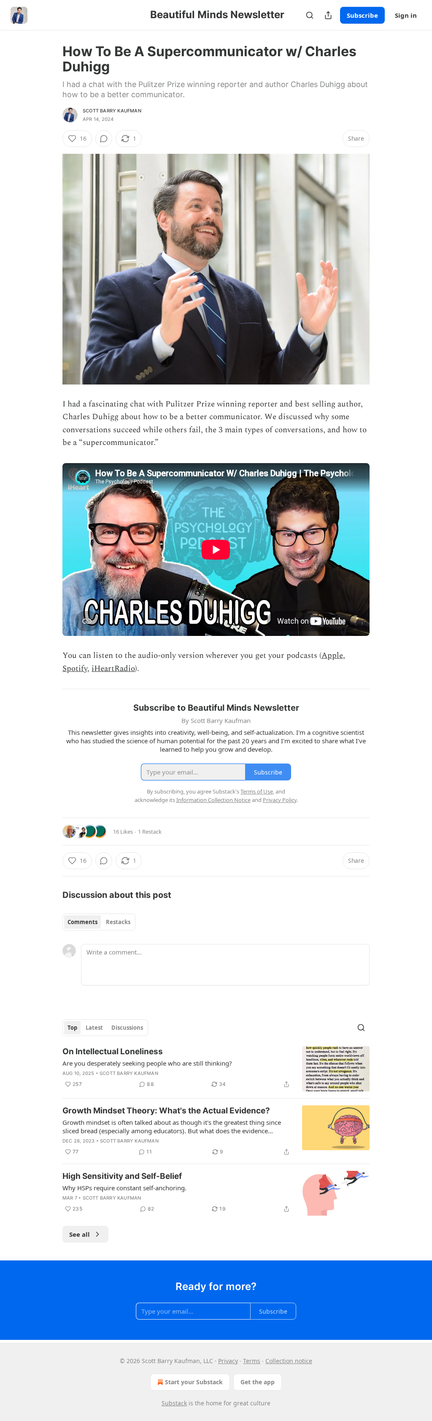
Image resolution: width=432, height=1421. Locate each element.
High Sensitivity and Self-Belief (122, 1176)
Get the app (257, 1382)
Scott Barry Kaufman (112, 111)
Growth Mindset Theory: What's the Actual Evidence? (166, 1111)
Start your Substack (194, 1382)
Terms (251, 1361)
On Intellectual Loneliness (112, 1051)
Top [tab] (72, 1027)
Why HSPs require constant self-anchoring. (124, 1188)
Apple (332, 655)
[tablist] (98, 922)
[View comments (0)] (103, 138)
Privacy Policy (280, 800)
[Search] (309, 15)
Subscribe (362, 15)
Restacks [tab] (118, 922)
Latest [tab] (94, 1027)
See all (79, 1234)
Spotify (74, 669)
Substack (174, 1403)
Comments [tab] (82, 922)
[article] (216, 1069)
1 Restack (150, 831)
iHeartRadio (113, 669)
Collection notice (288, 1361)
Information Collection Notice (213, 800)
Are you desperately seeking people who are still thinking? (147, 1063)
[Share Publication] (328, 15)
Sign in (406, 15)
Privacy (228, 1361)
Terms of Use (256, 791)
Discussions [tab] (127, 1027)
